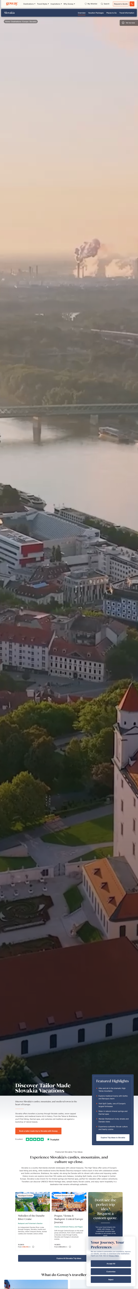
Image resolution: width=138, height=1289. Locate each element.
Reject (110, 1279)
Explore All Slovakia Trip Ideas (69, 1258)
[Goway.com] (12, 3)
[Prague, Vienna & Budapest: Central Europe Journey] (69, 1221)
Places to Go (111, 13)
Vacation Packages (96, 13)
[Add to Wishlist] (47, 1195)
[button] (129, 22)
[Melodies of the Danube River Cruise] (32, 1221)
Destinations (16, 21)
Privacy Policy (114, 1256)
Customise (110, 1271)
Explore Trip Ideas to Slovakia (113, 1137)
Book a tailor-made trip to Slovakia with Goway (38, 1131)
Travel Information (126, 13)
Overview (81, 13)
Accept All (111, 1264)
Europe (25, 21)
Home (7, 21)
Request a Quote (121, 4)
